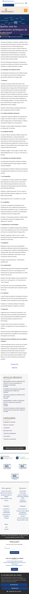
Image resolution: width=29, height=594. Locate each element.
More (6, 524)
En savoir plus (13, 581)
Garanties (6, 506)
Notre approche (6, 488)
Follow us (14, 569)
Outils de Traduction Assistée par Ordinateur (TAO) (23, 496)
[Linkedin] (26, 3)
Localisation (6, 427)
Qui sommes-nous (22, 509)
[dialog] (14, 583)
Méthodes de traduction (6, 493)
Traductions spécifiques (9, 433)
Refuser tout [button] (15, 588)
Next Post (14, 367)
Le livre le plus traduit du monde (14, 561)
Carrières (22, 516)
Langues (6, 529)
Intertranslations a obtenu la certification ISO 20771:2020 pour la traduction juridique (13, 402)
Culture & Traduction (8, 425)
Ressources (22, 488)
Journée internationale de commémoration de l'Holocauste (14, 563)
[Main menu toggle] (25, 10)
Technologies (22, 491)
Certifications (6, 509)
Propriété (6, 518)
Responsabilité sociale (6, 498)
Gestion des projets (6, 491)
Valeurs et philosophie (22, 518)
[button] (14, 591)
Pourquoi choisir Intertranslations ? (14, 565)
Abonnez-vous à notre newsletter (14, 448)
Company (23, 506)
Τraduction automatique (9, 439)
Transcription (6, 436)
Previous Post (14, 364)
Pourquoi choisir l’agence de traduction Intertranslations (22, 512)
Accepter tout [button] (14, 584)
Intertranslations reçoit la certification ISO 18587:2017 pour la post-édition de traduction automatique (14, 383)
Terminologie (22, 493)
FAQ (6, 527)
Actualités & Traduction (16, 36)
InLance (6, 500)
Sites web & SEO (7, 430)
